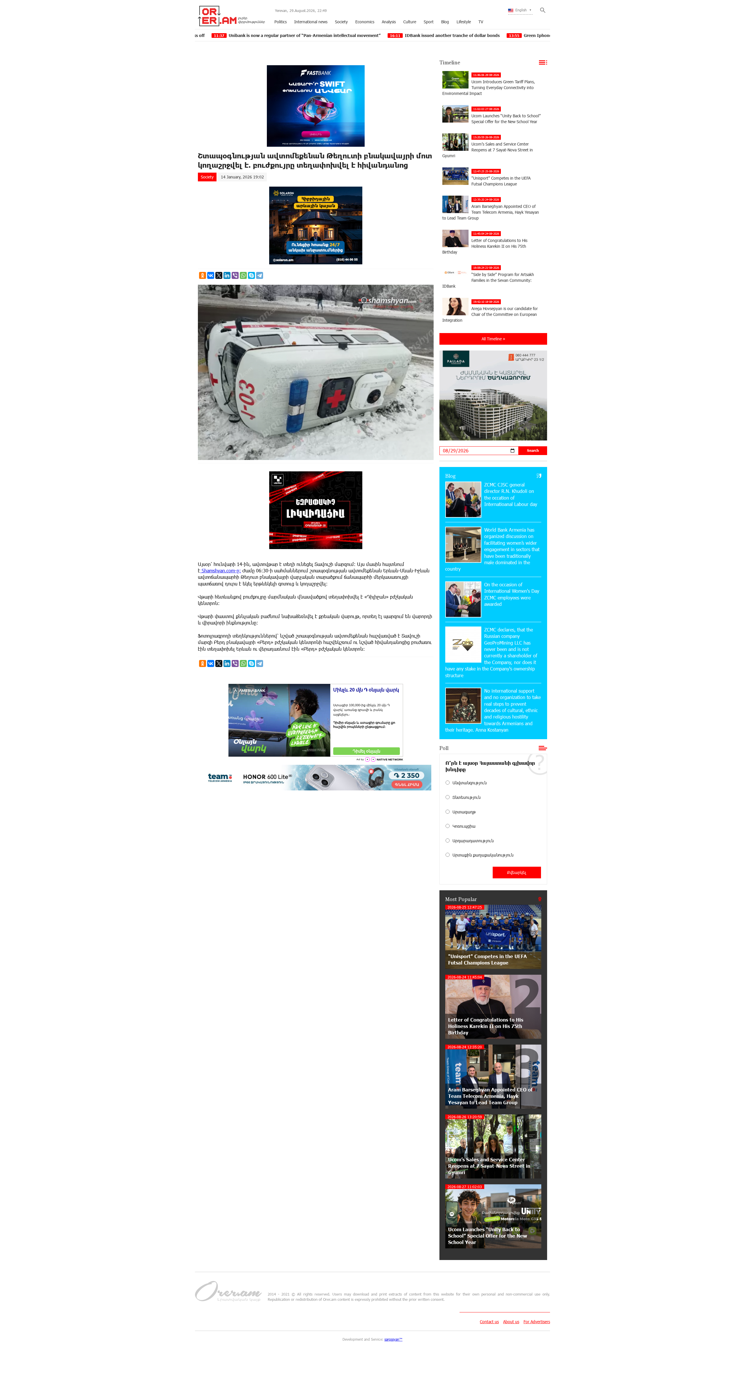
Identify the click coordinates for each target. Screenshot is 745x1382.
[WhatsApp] (243, 275)
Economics (364, 21)
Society (341, 21)
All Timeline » (493, 338)
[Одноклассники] (202, 275)
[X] (218, 275)
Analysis (389, 21)
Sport (429, 21)
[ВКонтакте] (210, 275)
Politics (280, 21)
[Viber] (235, 275)
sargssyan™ (393, 1339)
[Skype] (251, 275)
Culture (409, 21)
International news (310, 21)
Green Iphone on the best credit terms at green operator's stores (497, 35)
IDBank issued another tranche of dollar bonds (360, 35)
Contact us (489, 1321)
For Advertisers (537, 1321)
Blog (445, 21)
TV (480, 21)
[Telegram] (259, 275)
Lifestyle (464, 21)
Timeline (449, 62)
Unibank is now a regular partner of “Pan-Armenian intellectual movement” (213, 35)
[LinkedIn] (227, 275)
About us (511, 1321)
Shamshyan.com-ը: (220, 570)
